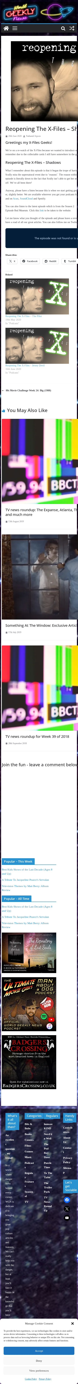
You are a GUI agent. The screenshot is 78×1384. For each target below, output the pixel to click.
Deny (39, 1360)
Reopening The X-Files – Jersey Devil (25, 365)
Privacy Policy (45, 1379)
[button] (72, 1323)
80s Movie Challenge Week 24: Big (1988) (28, 390)
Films (28, 1145)
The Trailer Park (48, 1187)
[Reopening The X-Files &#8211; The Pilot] (41, 296)
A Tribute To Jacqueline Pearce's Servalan (25, 879)
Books (28, 1134)
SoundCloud (26, 198)
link (42, 210)
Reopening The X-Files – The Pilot (23, 316)
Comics (29, 1139)
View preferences (39, 1370)
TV (26, 1201)
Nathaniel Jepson (33, 136)
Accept (39, 1350)
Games (29, 1151)
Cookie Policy (31, 1379)
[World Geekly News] (39, 3)
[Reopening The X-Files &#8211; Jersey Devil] (41, 346)
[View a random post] (71, 28)
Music (28, 1157)
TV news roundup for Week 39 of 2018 (37, 736)
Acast (16, 198)
